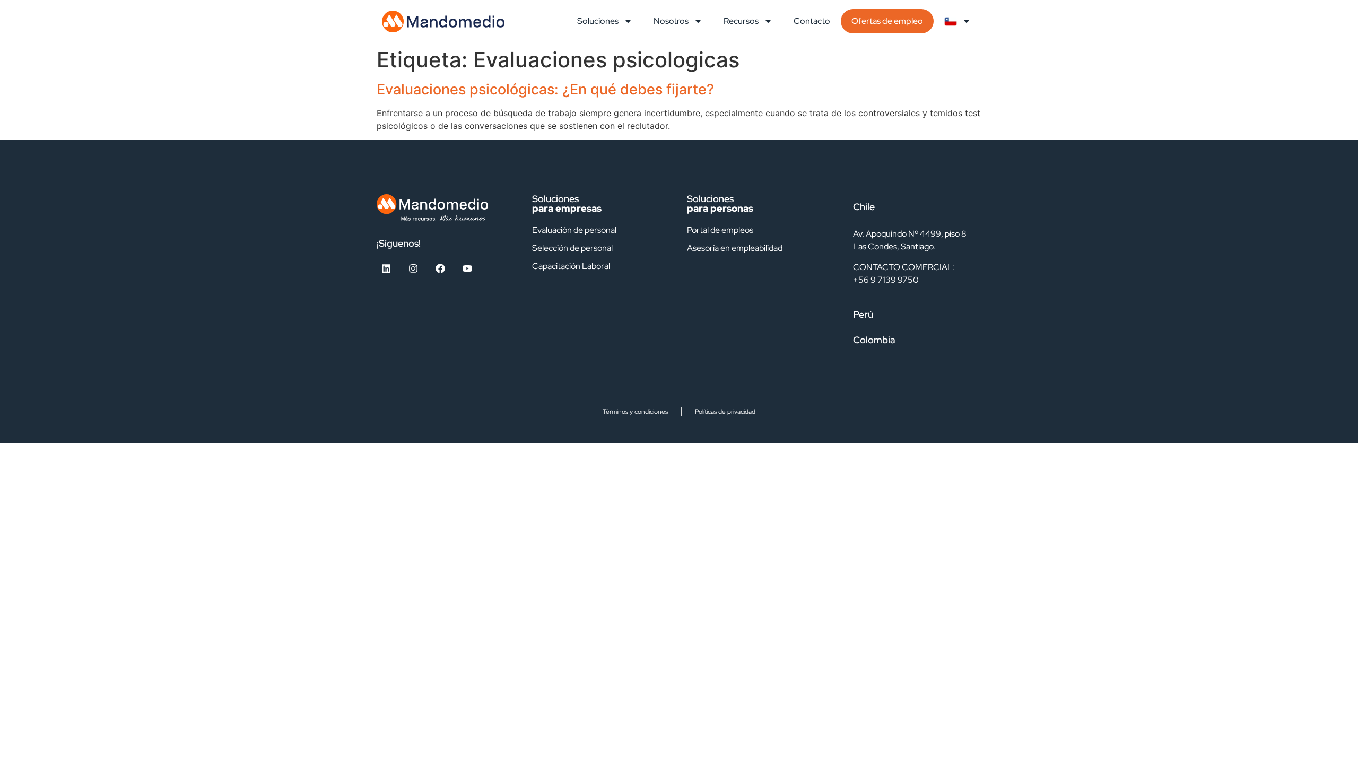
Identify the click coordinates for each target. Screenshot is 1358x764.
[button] (912, 207)
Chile (864, 207)
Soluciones (598, 21)
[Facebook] (440, 268)
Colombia (874, 340)
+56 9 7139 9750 (886, 279)
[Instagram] (413, 268)
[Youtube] (467, 268)
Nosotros (671, 21)
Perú (863, 314)
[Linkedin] (386, 268)
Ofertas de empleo (887, 21)
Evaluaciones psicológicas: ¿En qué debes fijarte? (545, 89)
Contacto (812, 21)
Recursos (741, 21)
